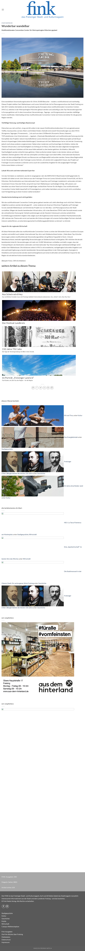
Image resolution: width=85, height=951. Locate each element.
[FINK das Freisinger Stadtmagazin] (42, 9)
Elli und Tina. (68, 415)
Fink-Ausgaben (7, 932)
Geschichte (41, 473)
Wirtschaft (33, 534)
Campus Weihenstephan (10, 926)
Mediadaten (6, 937)
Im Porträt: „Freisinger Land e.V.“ (18, 379)
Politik (4, 921)
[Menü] (3, 9)
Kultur (80, 415)
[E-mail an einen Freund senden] (44, 387)
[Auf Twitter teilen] (40, 387)
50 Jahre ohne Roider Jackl (73, 486)
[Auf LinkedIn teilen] (52, 387)
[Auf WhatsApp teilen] (33, 387)
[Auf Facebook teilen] (37, 387)
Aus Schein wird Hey (36, 295)
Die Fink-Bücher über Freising (12, 934)
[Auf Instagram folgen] (7, 906)
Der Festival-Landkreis (13, 323)
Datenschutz (6, 940)
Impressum (6, 942)
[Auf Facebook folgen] (3, 906)
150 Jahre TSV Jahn (18, 350)
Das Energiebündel (71, 437)
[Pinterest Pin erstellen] (48, 387)
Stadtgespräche (7, 23)
